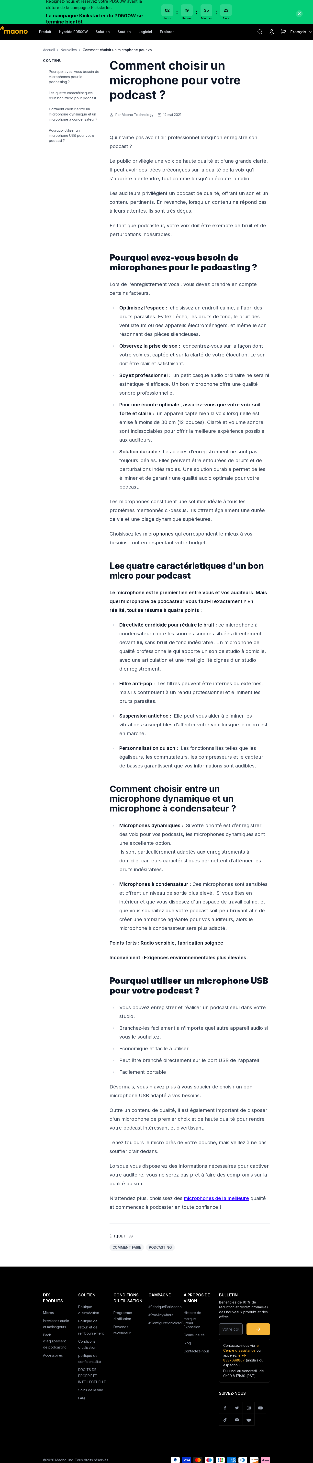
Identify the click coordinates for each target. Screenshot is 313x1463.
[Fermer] (299, 14)
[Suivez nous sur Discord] (237, 1420)
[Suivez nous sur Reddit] (249, 1420)
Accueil (49, 50)
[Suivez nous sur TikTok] (225, 1420)
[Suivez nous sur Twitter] (237, 1408)
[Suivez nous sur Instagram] (249, 1408)
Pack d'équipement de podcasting (55, 1341)
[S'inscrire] (258, 1329)
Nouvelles (69, 50)
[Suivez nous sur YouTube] (260, 1408)
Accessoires (53, 1355)
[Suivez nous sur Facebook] (225, 1408)
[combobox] (301, 32)
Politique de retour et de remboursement (91, 1327)
